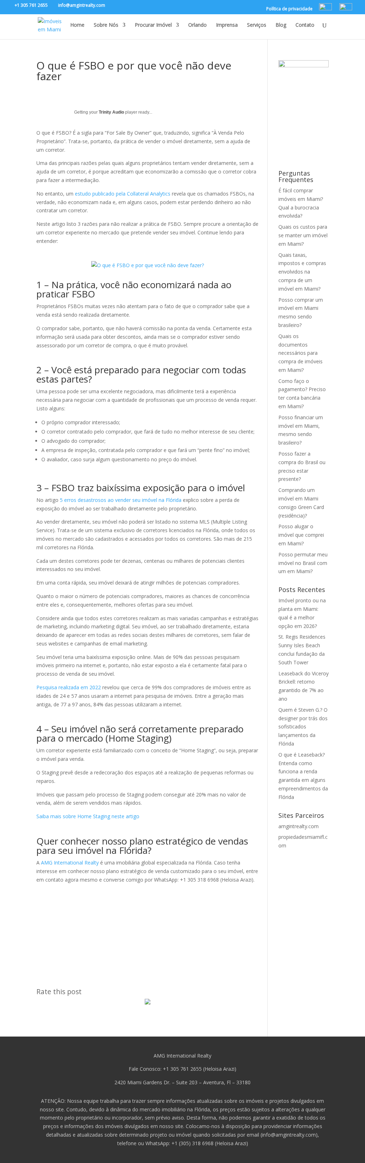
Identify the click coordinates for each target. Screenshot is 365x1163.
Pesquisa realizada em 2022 (68, 687)
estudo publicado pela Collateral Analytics (122, 193)
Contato (304, 25)
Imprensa (227, 25)
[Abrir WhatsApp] (347, 1145)
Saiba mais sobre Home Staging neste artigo (87, 816)
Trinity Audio (111, 112)
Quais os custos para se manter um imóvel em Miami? (303, 235)
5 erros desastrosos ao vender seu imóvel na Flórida (120, 500)
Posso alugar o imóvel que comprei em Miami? (301, 535)
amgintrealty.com (298, 826)
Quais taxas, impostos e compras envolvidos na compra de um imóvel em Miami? (302, 271)
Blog (281, 25)
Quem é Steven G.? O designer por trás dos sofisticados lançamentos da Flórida (303, 726)
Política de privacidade (289, 9)
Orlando (197, 25)
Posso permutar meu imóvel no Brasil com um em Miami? (303, 563)
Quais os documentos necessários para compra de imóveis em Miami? (300, 353)
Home (77, 25)
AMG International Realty (70, 862)
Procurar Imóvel (153, 25)
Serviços (256, 25)
